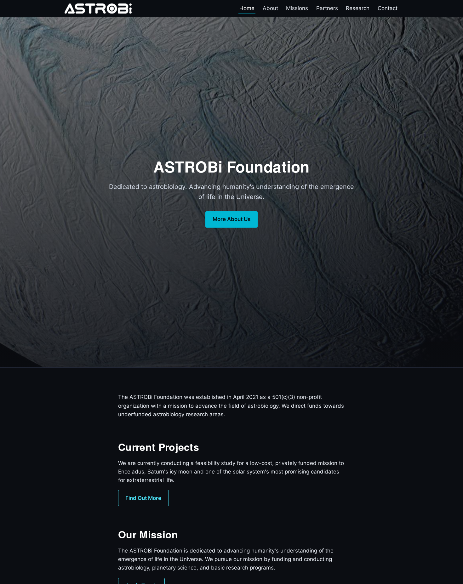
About (270, 8)
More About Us (231, 219)
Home (246, 8)
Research (357, 8)
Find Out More (143, 498)
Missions (297, 8)
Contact (387, 8)
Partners (327, 8)
